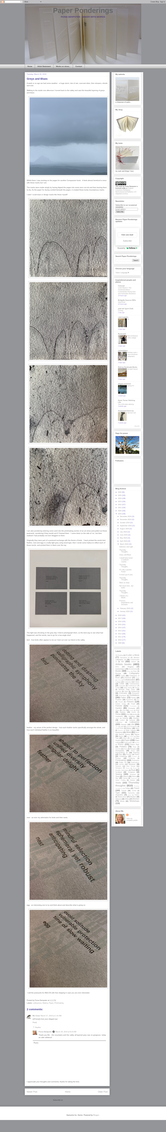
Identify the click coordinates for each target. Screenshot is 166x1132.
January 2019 (125, 611)
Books (118, 671)
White (127, 799)
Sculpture (131, 772)
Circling (120, 311)
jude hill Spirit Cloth (125, 309)
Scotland (118, 772)
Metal (128, 732)
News (125, 738)
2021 (120, 508)
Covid (117, 688)
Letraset (132, 720)
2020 (120, 511)
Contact (78, 66)
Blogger (96, 1115)
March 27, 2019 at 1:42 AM (51, 1016)
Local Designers (131, 726)
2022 (120, 504)
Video (129, 795)
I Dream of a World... (123, 597)
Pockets (128, 754)
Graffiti (131, 710)
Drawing (118, 691)
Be (128, 319)
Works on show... (63, 66)
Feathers (118, 700)
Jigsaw (117, 718)
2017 (120, 618)
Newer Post (32, 1092)
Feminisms (129, 699)
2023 (120, 501)
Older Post (103, 1092)
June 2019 (124, 535)
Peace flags (134, 744)
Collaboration (129, 680)
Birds (117, 667)
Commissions (134, 684)
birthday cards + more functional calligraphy (132, 354)
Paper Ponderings (83, 10)
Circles (137, 677)
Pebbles (123, 747)
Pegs (134, 747)
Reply (35, 1022)
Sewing (118, 774)
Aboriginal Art (125, 657)
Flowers (130, 702)
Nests (121, 736)
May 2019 (123, 538)
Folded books (120, 704)
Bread (129, 671)
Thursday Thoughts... (124, 551)
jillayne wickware (124, 384)
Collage (118, 682)
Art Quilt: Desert (132, 369)
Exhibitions (134, 695)
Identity (134, 714)
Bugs (135, 671)
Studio (118, 783)
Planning (136, 753)
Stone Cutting (120, 780)
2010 (120, 640)
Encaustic (135, 693)
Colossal (121, 286)
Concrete (122, 685)
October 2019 (125, 523)
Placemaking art (121, 753)
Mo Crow (36, 1016)
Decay (137, 687)
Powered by (121, 248)
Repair (128, 768)
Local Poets (119, 728)
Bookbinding (133, 669)
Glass (117, 710)
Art (122, 661)
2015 (120, 624)
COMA (121, 684)
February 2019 (125, 608)
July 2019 (123, 532)
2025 (120, 495)
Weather (133, 797)
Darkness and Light (126, 547)
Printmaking (59, 1003)
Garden (118, 708)
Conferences (132, 685)
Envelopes (122, 695)
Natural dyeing (124, 734)
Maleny (45, 1003)
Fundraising (133, 706)
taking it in (130, 386)
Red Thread (131, 766)
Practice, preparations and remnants (126, 602)
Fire (138, 699)
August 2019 (124, 529)
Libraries (124, 724)
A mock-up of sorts (126, 575)
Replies (38, 1027)
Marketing (118, 732)
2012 (120, 634)
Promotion (135, 760)
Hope (128, 714)
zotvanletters (123, 350)
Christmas (127, 678)
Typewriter (131, 793)
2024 (120, 498)
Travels (124, 791)
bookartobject (120, 669)
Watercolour (122, 797)
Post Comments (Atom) (73, 1100)
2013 (120, 631)
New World (130, 736)
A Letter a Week (132, 655)
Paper (51, 1003)
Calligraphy (134, 673)
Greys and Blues (125, 555)
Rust (133, 770)
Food (133, 704)
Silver (134, 776)
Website (118, 799)
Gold (124, 710)
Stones (132, 780)
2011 (120, 637)
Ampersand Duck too (126, 411)
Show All (137, 426)
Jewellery (131, 716)
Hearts (133, 712)
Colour (137, 682)
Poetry (137, 754)
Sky (116, 778)
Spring (125, 778)
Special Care (131, 413)
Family (133, 698)
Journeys (136, 718)
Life (132, 724)
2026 (120, 492)
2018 (120, 615)
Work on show (124, 583)
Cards (123, 676)
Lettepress (118, 722)
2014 (120, 627)
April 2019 (123, 541)
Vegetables (119, 795)
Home (29, 66)
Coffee (119, 680)
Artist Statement (44, 66)
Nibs (131, 738)
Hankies (123, 712)
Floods (120, 702)
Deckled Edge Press (127, 689)
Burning (118, 673)
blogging (130, 667)
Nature (137, 734)
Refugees (118, 768)
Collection (127, 682)
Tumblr (134, 790)
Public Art (122, 762)
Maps (137, 728)
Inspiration (119, 716)
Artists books (123, 664)
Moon (137, 732)
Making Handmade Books (127, 367)
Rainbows (132, 764)
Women (136, 799)
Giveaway (131, 708)
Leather (122, 720)
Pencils (117, 749)
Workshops (134, 801)
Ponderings (123, 756)
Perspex (133, 749)
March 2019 (124, 544)
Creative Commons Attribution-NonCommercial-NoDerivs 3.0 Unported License (125, 191)
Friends (118, 706)
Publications (135, 762)
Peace (120, 744)
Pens (125, 749)
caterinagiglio (123, 317)
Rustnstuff (122, 334)
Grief (137, 710)
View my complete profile (132, 819)
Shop (117, 776)
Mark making (131, 730)
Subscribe (127, 241)
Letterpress (37, 1003)
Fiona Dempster (45, 1032)
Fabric (123, 698)
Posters (118, 758)
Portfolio (134, 756)
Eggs (126, 691)
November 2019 (125, 519)
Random (118, 766)
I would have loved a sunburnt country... (125, 560)
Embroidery (123, 693)
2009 (120, 643)
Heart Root (121, 302)
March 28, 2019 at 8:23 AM (65, 1032)
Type (117, 793)
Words (122, 801)
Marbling (120, 730)
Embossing (135, 691)
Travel (136, 788)
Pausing (137, 742)
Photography (119, 751)
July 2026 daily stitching (126, 404)
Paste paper (128, 742)
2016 (120, 621)
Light (121, 726)
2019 (120, 514)
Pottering (132, 758)
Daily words (128, 687)
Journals (125, 718)
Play (120, 754)
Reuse (135, 768)
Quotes (121, 764)
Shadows (133, 774)
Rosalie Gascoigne (121, 770)
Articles (133, 661)
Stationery (134, 778)
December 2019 (125, 516)
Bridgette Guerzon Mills (127, 300)
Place (133, 750)
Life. (116, 726)
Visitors (136, 795)
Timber (127, 788)
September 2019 (126, 526)
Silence (125, 776)
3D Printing (119, 655)
